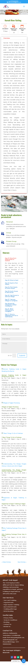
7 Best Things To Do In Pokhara (11, 437)
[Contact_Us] (24, 661)
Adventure (5, 380)
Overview (6, 38)
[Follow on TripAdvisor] (18, 657)
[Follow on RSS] (21, 657)
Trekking (4, 507)
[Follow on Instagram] (15, 657)
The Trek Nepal (9, 378)
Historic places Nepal (8, 410)
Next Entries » (22, 562)
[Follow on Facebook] (12, 657)
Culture (4, 475)
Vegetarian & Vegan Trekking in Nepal (13, 504)
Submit (22, 355)
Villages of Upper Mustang (10, 407)
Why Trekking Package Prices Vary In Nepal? (14, 535)
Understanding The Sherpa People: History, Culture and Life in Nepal (14, 470)
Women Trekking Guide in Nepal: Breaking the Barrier (14, 375)
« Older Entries (6, 562)
